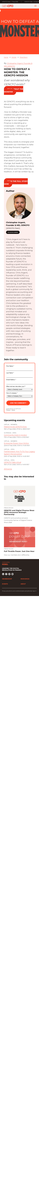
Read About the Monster (13, 90)
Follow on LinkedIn (13, 232)
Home (6, 57)
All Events (8, 469)
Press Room (24, 57)
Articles (14, 57)
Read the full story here (16, 182)
